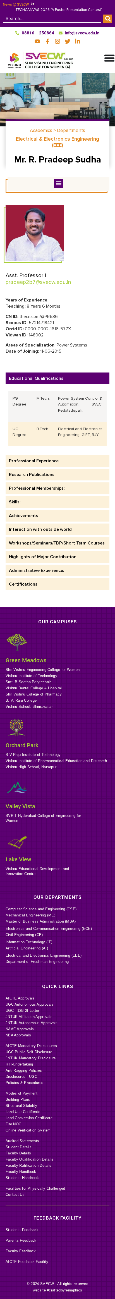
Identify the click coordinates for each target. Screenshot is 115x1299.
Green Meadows (26, 660)
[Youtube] (37, 41)
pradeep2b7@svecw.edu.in (38, 282)
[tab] (57, 378)
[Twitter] (68, 41)
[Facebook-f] (47, 41)
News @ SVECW (16, 4)
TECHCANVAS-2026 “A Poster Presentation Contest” (58, 10)
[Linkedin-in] (78, 41)
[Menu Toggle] (109, 57)
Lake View (18, 859)
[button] (58, 183)
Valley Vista (20, 806)
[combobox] (52, 19)
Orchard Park (22, 745)
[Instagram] (57, 41)
